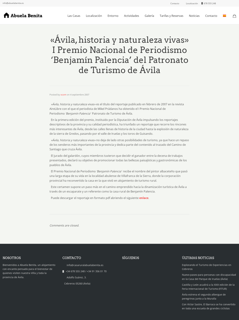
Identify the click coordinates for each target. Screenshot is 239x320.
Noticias (194, 16)
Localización (94, 16)
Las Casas (74, 16)
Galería (149, 16)
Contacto (211, 16)
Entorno (113, 16)
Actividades (131, 16)
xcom (63, 94)
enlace (143, 198)
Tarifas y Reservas (171, 16)
